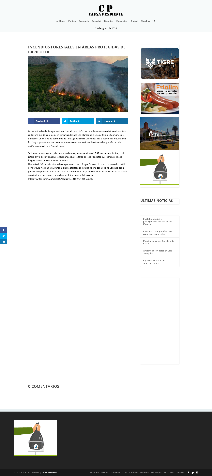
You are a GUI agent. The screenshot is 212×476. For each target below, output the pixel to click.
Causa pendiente (49, 472)
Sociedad (96, 21)
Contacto (180, 472)
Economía (84, 21)
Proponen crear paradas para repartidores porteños (157, 232)
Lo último (60, 21)
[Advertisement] (159, 321)
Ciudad (134, 21)
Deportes (108, 21)
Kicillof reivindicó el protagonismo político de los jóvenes (157, 222)
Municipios (121, 21)
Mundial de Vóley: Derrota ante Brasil (158, 242)
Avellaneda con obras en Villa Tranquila (157, 252)
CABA (124, 472)
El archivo (146, 21)
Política (72, 21)
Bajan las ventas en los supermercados (154, 261)
